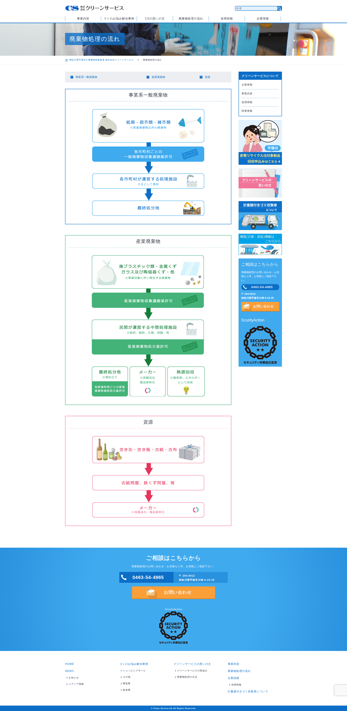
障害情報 (247, 110)
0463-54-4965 (262, 287)
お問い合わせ (263, 306)
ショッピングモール (134, 670)
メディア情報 (76, 684)
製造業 (126, 683)
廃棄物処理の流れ (191, 18)
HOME (69, 663)
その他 (126, 677)
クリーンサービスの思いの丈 (192, 663)
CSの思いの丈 (155, 18)
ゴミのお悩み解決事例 (119, 18)
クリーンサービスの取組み (192, 670)
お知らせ (74, 677)
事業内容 (83, 18)
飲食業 (126, 690)
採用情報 (227, 18)
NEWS (69, 670)
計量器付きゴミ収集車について (248, 691)
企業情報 (263, 18)
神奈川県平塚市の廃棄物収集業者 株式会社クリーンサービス (101, 60)
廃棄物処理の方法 (187, 677)
